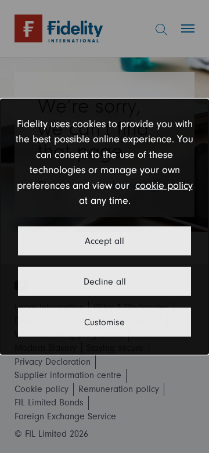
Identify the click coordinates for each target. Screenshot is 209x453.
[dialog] (104, 227)
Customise (104, 322)
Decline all (105, 281)
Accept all (104, 240)
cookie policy (164, 185)
